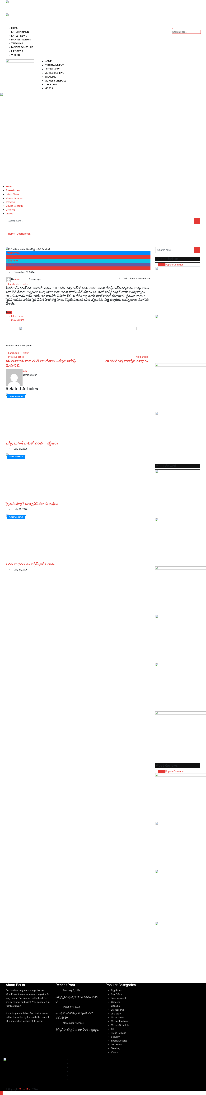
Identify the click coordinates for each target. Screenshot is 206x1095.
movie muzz (17, 319)
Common (178, 264)
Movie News (12, 260)
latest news (17, 316)
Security (115, 1036)
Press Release (118, 1033)
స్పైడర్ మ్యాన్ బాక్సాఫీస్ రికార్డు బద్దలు (32, 504)
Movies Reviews (21, 39)
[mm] (24, 279)
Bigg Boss (116, 990)
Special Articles (119, 1040)
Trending (17, 43)
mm (25, 371)
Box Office (116, 994)
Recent (161, 264)
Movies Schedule (22, 47)
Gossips (115, 1005)
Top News (11, 264)
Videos (15, 55)
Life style (17, 51)
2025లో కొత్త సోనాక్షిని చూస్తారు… (127, 361)
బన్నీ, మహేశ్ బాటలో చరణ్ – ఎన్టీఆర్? (32, 443)
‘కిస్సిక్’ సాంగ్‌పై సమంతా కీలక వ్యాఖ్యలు (77, 1029)
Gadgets (115, 1002)
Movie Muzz (25, 1089)
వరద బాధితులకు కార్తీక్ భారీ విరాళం (30, 564)
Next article (142, 356)
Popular (169, 264)
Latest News (19, 35)
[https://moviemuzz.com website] (22, 279)
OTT (113, 1029)
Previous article (16, 356)
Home (14, 28)
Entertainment (20, 31)
